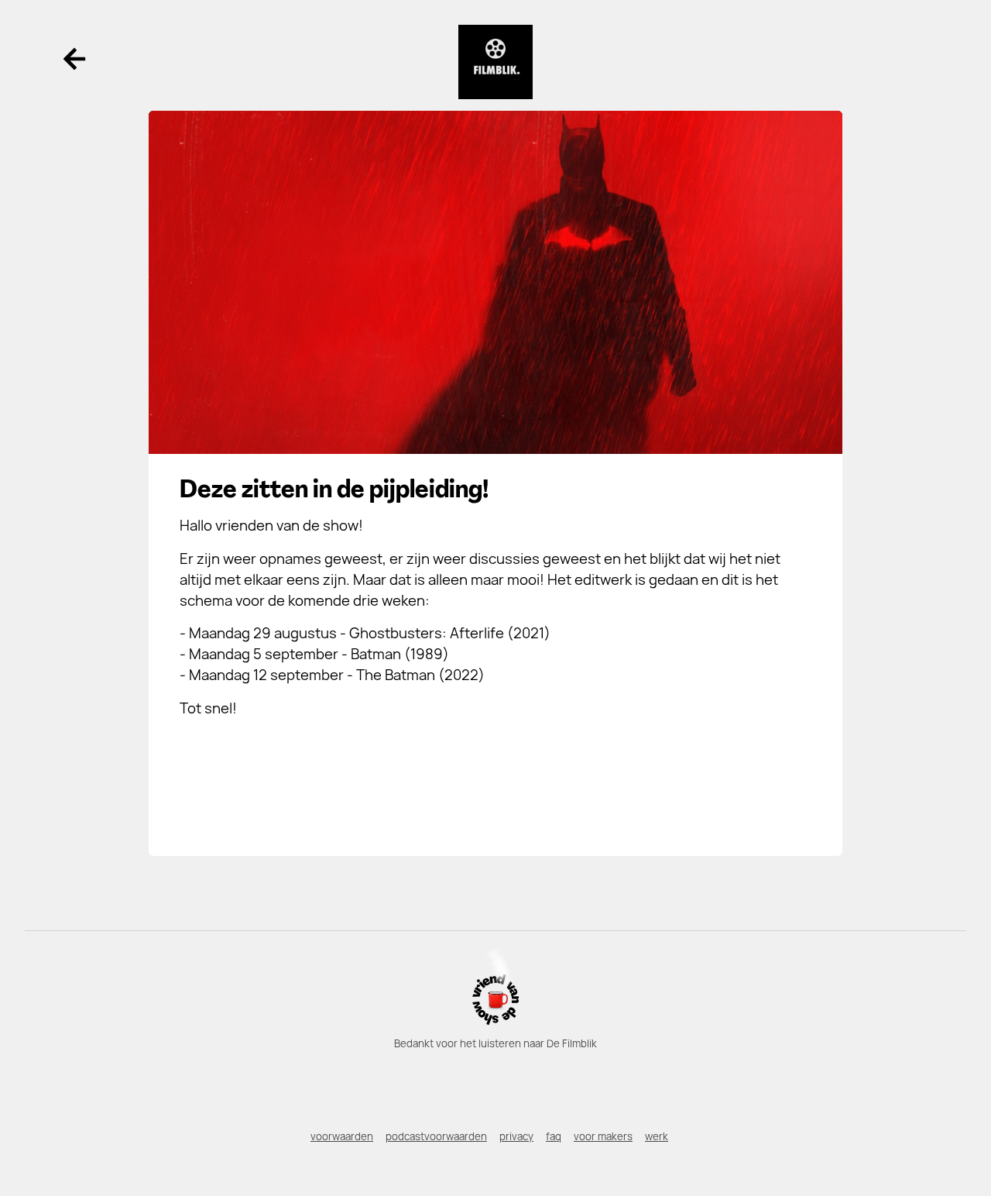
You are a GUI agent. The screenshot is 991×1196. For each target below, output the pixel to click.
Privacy (516, 1136)
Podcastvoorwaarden (436, 1136)
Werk (656, 1136)
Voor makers (603, 1136)
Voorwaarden (341, 1136)
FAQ (553, 1136)
